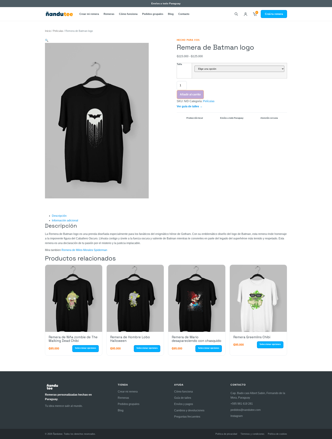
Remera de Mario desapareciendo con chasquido (196, 339)
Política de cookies (277, 434)
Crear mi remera (89, 13)
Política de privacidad (226, 434)
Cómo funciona (128, 13)
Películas (58, 31)
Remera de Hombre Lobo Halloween (130, 339)
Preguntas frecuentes (187, 416)
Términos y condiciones (252, 434)
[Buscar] (236, 14)
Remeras (109, 13)
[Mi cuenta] (245, 14)
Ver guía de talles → (189, 106)
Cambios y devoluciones (189, 410)
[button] (46, 40)
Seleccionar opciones (85, 348)
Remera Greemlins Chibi (251, 337)
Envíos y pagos (183, 404)
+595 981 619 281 (241, 403)
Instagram (236, 415)
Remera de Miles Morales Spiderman (84, 250)
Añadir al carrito (190, 94)
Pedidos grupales (152, 13)
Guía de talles (182, 397)
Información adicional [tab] (65, 220)
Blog (171, 13)
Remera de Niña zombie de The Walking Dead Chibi (73, 339)
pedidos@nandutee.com (245, 409)
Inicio (48, 31)
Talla (179, 64)
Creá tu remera (274, 13)
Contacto (183, 13)
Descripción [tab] (59, 215)
